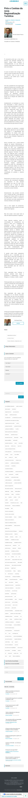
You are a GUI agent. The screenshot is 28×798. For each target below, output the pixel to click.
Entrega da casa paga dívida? (12, 749)
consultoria (13, 465)
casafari (6, 454)
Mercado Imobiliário (9, 715)
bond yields (15, 440)
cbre (6, 457)
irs (16, 556)
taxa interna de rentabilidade (10, 647)
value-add (10, 653)
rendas (11, 619)
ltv (5, 573)
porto (16, 599)
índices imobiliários (16, 656)
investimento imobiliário (16, 553)
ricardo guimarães (8, 630)
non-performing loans (13, 579)
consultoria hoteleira (9, 468)
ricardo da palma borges (9, 627)
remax (6, 619)
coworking (7, 477)
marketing (17, 573)
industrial (14, 548)
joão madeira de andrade (16, 565)
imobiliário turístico (17, 542)
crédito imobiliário (17, 480)
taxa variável (7, 650)
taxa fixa (16, 644)
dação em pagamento (9, 485)
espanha (10, 497)
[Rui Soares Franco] (7, 322)
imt (19, 545)
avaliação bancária (8, 426)
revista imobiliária (17, 624)
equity (12, 494)
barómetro (7, 434)
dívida (12, 491)
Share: (5, 329)
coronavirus (11, 474)
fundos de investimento (9, 519)
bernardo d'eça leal (8, 437)
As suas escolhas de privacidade (13, 794)
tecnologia (14, 650)
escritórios (18, 494)
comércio (7, 463)
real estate (16, 616)
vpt (20, 653)
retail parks (18, 622)
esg (5, 497)
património (7, 593)
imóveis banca (7, 548)
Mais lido (6, 686)
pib (15, 596)
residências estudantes (9, 622)
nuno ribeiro (11, 582)
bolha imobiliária (8, 440)
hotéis (16, 536)
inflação (19, 548)
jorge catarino (7, 559)
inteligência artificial (15, 551)
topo (21, 786)
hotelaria (11, 536)
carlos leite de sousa (17, 451)
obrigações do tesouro (9, 585)
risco (9, 633)
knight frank (13, 568)
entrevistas (7, 494)
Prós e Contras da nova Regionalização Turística (13, 12)
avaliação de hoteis (17, 426)
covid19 (16, 474)
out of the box (14, 590)
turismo (19, 650)
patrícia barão (13, 593)
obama (16, 582)
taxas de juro (20, 647)
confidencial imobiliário (15, 463)
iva (19, 556)
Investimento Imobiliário (10, 745)
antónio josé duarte (13, 414)
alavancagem (7, 409)
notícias (20, 579)
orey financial (7, 590)
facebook (7, 502)
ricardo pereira (16, 630)
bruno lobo (21, 443)
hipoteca (16, 534)
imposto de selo (8, 545)
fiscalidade (7, 508)
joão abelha (20, 562)
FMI (11, 508)
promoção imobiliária (9, 610)
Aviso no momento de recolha (9, 796)
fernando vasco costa (15, 502)
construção (7, 465)
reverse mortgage (8, 624)
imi (20, 536)
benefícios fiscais (14, 434)
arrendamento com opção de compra (12, 420)
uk (5, 653)
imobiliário (7, 539)
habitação (21, 531)
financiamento (7, 505)
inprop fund (7, 551)
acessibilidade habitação (9, 406)
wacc (6, 656)
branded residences (9, 443)
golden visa (7, 528)
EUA (19, 497)
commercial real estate (9, 460)
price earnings (15, 602)
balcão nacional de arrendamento (11, 431)
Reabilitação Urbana (13, 722)
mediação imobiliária (16, 576)
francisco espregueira (9, 511)
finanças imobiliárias (16, 505)
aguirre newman (19, 406)
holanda (6, 536)
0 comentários (18, 24)
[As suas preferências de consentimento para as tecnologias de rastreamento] (25, 796)
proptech (6, 613)
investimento (7, 553)
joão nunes (7, 568)
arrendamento (7, 417)
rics (6, 633)
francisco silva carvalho (9, 514)
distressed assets (18, 488)
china (16, 457)
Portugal (20, 599)
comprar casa (18, 460)
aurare (17, 423)
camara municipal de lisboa (10, 448)
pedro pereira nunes (9, 596)
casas (11, 454)
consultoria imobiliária (9, 471)
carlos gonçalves (8, 451)
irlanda (12, 556)
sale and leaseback (8, 639)
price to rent (15, 605)
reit (20, 616)
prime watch (7, 607)
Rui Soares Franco (9, 23)
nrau (6, 582)
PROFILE (18, 323)
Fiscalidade (7, 722)
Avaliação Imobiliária (9, 731)
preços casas (7, 602)
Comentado (11, 686)
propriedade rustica (18, 610)
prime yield (14, 607)
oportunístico (17, 585)
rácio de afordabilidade (17, 636)
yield (10, 656)
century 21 (11, 457)
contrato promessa (18, 471)
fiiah (21, 502)
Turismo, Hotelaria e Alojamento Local (13, 20)
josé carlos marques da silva (10, 562)
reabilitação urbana (8, 616)
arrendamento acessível (16, 417)
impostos (14, 545)
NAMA (6, 579)
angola (6, 414)
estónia (15, 497)
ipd (5, 556)
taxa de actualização (9, 644)
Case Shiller (16, 454)
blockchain (16, 437)
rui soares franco (10, 338)
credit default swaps (14, 477)
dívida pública (17, 491)
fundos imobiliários (8, 525)
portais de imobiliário (9, 599)
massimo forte (7, 576)
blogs (21, 437)
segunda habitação (17, 639)
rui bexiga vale (15, 633)
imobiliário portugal (8, 542)
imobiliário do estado (15, 539)
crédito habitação (8, 480)
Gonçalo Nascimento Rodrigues (11, 531)
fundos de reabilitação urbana (10, 522)
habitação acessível (9, 534)
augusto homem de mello (9, 423)
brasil (16, 443)
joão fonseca (7, 565)
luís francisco (10, 573)
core (6, 474)
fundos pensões (17, 525)
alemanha (14, 409)
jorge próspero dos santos (17, 559)
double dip (7, 491)
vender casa (16, 653)
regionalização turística (11, 335)
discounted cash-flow (9, 488)
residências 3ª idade (18, 619)
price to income (8, 605)
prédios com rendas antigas (15, 613)
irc (8, 556)
